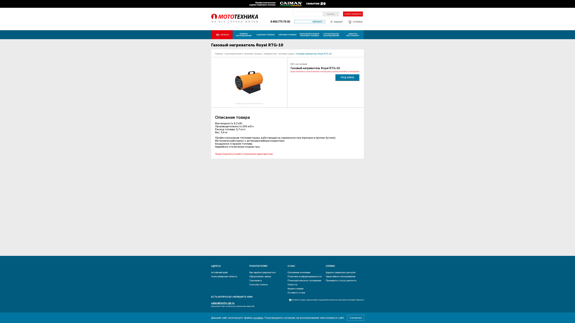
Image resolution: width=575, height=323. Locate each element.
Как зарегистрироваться (262, 272)
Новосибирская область (224, 276)
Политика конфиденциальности (305, 276)
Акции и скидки (295, 288)
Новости (292, 284)
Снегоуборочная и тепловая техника (309, 35)
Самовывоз (255, 280)
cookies (258, 317)
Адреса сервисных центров (340, 272)
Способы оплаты (258, 284)
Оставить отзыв (296, 292)
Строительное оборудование (331, 35)
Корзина (358, 22)
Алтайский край (219, 272)
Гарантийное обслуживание (340, 276)
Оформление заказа (260, 276)
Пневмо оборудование (244, 35)
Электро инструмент (352, 35)
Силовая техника (287, 35)
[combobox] (309, 21)
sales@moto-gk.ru (222, 303)
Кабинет (338, 22)
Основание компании (299, 272)
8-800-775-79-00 (280, 21)
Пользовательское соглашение (304, 280)
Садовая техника (265, 35)
